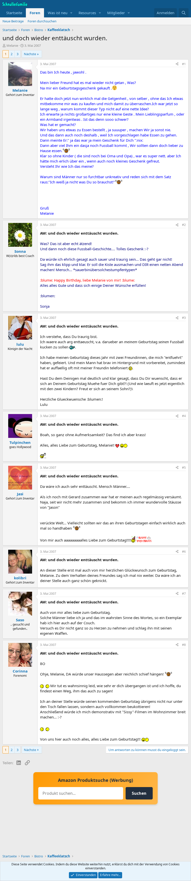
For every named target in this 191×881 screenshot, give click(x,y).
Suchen (139, 793)
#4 (184, 416)
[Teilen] (177, 64)
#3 (184, 318)
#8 (184, 645)
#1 (184, 64)
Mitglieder (116, 12)
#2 (184, 225)
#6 (184, 551)
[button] (71, 12)
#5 (184, 467)
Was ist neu (57, 12)
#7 (184, 593)
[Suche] (184, 12)
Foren (35, 12)
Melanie (12, 45)
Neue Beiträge (13, 21)
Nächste (30, 54)
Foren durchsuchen (42, 21)
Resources (87, 12)
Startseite (14, 12)
